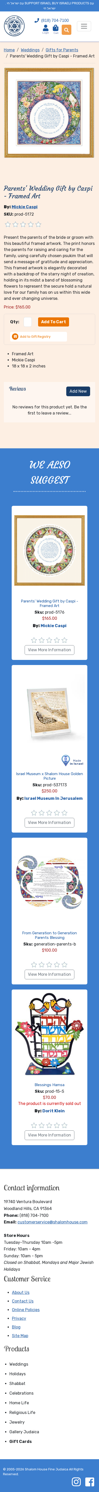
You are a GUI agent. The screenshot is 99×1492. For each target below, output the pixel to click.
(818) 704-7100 (55, 20)
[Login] (46, 28)
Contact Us (23, 1301)
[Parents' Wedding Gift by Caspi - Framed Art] (49, 112)
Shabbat (17, 1383)
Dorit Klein (53, 1111)
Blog (16, 1327)
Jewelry (17, 1422)
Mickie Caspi (25, 206)
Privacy (19, 1318)
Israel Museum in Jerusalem (53, 798)
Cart (56, 30)
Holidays (17, 1373)
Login (45, 32)
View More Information (49, 649)
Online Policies (26, 1309)
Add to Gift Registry (35, 336)
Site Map (20, 1335)
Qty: (14, 321)
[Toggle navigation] (84, 26)
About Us (20, 1292)
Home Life (19, 1402)
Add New (78, 391)
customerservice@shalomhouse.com (53, 1222)
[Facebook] (89, 1482)
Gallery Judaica (24, 1431)
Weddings (18, 1364)
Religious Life (22, 1412)
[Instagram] (76, 1482)
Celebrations (21, 1393)
